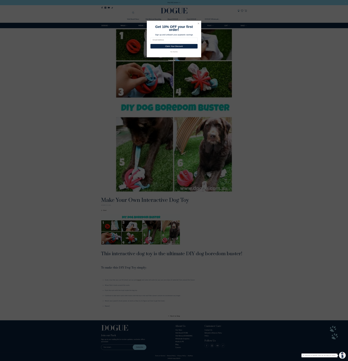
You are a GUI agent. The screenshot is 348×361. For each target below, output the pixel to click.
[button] (342, 355)
